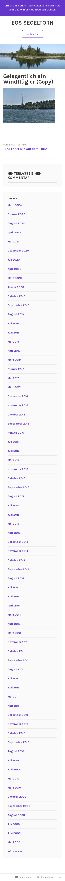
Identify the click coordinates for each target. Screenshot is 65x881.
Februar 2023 (16, 214)
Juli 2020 (14, 259)
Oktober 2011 (16, 651)
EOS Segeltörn (32, 23)
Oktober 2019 (16, 296)
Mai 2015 (13, 523)
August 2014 (16, 578)
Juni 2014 (14, 596)
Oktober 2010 (16, 733)
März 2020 (15, 278)
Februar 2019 (16, 369)
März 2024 (15, 205)
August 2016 (16, 432)
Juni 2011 (13, 687)
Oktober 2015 (16, 478)
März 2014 (14, 614)
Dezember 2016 (18, 396)
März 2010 (14, 787)
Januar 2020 (16, 287)
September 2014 (18, 569)
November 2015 (18, 469)
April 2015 (14, 532)
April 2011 (14, 705)
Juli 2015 (13, 505)
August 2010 (16, 751)
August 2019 (16, 314)
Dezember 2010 (18, 715)
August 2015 (16, 496)
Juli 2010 (13, 760)
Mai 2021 (13, 241)
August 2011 (15, 669)
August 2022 (16, 223)
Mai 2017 (13, 378)
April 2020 (14, 269)
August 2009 (16, 815)
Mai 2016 (13, 460)
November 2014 (18, 551)
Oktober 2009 (17, 796)
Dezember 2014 (18, 541)
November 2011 (17, 642)
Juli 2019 (13, 323)
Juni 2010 (14, 769)
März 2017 (14, 387)
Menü (34, 33)
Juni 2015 (14, 514)
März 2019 (14, 359)
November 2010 (18, 724)
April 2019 (14, 350)
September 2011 (18, 660)
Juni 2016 (14, 450)
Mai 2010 (13, 778)
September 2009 (19, 806)
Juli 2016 (13, 441)
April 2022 (14, 232)
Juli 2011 (13, 678)
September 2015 (18, 487)
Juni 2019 (14, 332)
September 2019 (18, 305)
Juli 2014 (13, 587)
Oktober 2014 (16, 560)
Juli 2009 (14, 824)
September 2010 (18, 742)
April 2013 (14, 623)
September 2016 (18, 423)
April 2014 (14, 605)
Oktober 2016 (16, 414)
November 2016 (18, 405)
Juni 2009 (14, 833)
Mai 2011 (13, 696)
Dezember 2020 (18, 250)
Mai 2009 (14, 842)
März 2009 (15, 851)
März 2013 (14, 633)
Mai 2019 (13, 341)
